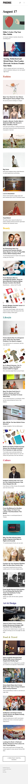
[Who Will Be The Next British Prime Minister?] (14, 419)
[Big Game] (14, 166)
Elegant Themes (12, 782)
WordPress (20, 782)
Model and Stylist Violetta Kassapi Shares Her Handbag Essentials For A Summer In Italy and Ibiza (13, 448)
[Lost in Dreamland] (14, 191)
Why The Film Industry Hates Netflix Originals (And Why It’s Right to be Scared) (12, 539)
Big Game (6, 169)
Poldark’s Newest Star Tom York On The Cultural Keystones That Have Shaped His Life (13, 482)
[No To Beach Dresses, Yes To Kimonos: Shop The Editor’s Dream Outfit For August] (14, 362)
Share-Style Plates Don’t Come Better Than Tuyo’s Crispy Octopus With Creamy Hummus (14, 686)
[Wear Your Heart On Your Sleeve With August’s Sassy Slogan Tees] (14, 94)
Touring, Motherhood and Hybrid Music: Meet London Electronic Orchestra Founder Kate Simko (13, 62)
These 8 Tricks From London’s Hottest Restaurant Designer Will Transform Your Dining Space (13, 625)
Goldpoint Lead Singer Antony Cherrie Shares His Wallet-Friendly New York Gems (13, 714)
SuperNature (7, 218)
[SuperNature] (14, 215)
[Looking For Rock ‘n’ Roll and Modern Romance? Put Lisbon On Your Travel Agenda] (14, 739)
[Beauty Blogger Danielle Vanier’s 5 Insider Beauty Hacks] (14, 302)
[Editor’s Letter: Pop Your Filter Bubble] (14, 29)
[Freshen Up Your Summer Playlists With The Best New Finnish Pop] (14, 560)
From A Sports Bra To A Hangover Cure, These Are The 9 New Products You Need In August (13, 339)
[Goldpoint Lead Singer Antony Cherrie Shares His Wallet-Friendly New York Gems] (14, 710)
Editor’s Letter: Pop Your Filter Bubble (12, 33)
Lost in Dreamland (8, 193)
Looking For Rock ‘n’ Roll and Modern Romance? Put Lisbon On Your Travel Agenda (13, 743)
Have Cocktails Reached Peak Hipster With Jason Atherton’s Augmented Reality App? (12, 659)
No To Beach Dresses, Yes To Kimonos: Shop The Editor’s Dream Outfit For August (12, 367)
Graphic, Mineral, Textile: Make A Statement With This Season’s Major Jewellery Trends (13, 122)
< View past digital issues (14, 758)
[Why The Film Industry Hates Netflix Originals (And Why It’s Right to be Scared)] (14, 534)
